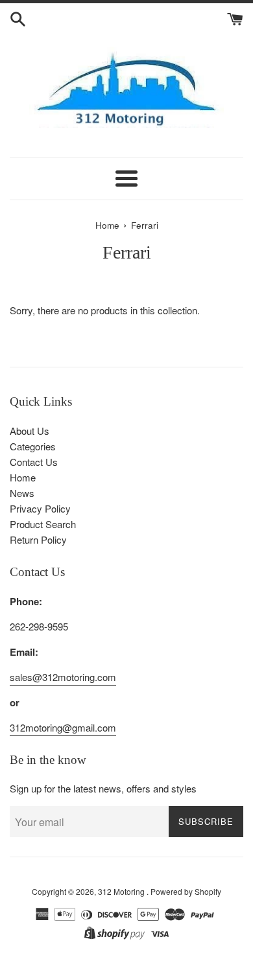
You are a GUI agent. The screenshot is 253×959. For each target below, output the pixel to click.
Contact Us (34, 461)
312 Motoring (122, 891)
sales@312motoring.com (63, 677)
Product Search (43, 524)
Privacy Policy (40, 508)
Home (23, 477)
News (22, 493)
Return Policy (38, 539)
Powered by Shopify (186, 891)
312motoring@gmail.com (63, 727)
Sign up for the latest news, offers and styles (103, 788)
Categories (33, 446)
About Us (29, 430)
